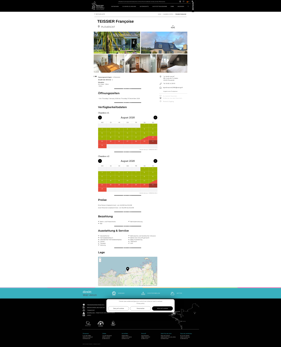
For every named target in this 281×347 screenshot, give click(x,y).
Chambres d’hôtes (168, 14)
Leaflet (139, 285)
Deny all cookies (118, 308)
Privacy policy (141, 303)
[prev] (100, 117)
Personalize (140, 308)
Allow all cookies (162, 308)
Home (159, 14)
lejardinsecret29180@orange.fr (173, 87)
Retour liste (100, 14)
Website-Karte (96, 344)
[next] (155, 117)
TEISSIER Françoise (180, 14)
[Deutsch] (187, 1)
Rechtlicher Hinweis (87, 344)
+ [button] (100, 259)
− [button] (100, 261)
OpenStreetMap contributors (151, 285)
